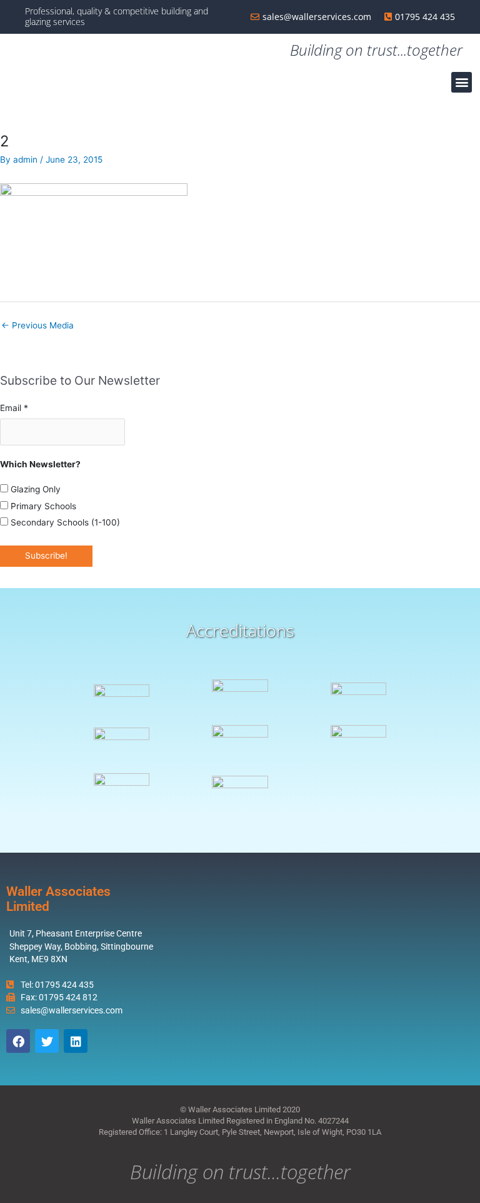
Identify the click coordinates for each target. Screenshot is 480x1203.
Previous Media (37, 325)
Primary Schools (42, 506)
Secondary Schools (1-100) (64, 522)
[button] (461, 82)
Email (14, 408)
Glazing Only (34, 489)
